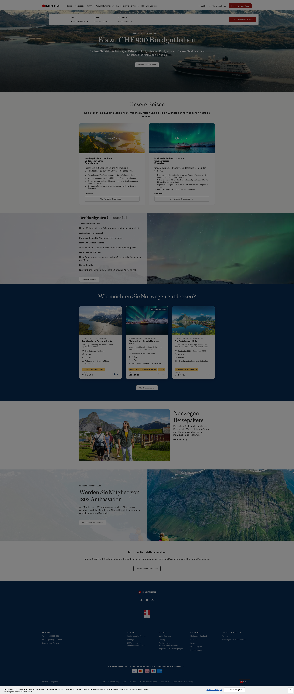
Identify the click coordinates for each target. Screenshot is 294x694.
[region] (147, 690)
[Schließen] (290, 689)
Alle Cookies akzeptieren (234, 690)
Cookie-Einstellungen (214, 690)
